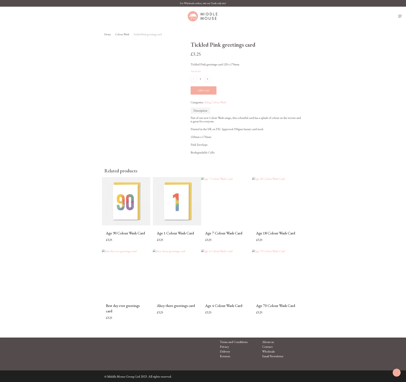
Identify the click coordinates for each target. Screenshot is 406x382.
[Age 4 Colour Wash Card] (225, 273)
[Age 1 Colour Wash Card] (177, 201)
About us (268, 342)
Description (200, 110)
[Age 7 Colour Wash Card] (225, 201)
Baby (207, 102)
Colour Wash (122, 34)
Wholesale (268, 351)
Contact (267, 347)
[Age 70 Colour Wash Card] (276, 273)
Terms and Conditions (234, 342)
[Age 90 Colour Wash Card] (126, 201)
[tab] (200, 110)
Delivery (225, 351)
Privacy (224, 347)
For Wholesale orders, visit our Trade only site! (203, 3)
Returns (225, 356)
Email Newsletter (272, 356)
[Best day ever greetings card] (126, 273)
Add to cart (203, 90)
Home (107, 34)
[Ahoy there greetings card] (177, 273)
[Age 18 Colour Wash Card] (276, 201)
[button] (400, 16)
